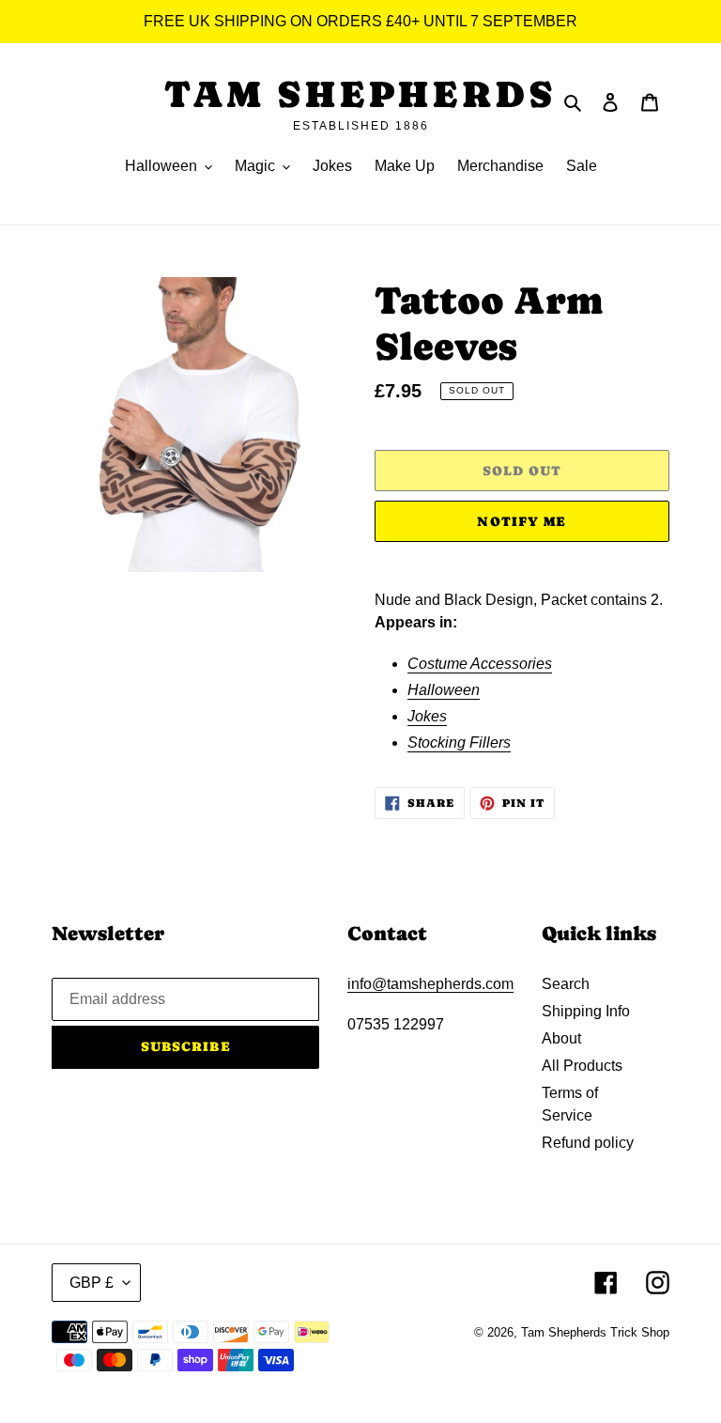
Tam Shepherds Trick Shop (595, 1332)
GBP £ (91, 1283)
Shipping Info (586, 1011)
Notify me (521, 521)
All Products (582, 1066)
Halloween (443, 690)
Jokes (427, 716)
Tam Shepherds (360, 94)
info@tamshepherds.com (430, 984)
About (561, 1038)
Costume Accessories (479, 664)
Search (566, 984)
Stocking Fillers (459, 742)
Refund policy (588, 1143)
